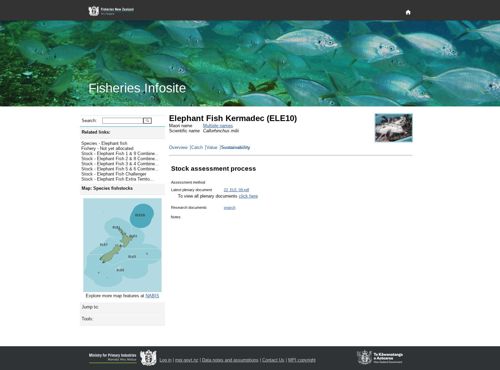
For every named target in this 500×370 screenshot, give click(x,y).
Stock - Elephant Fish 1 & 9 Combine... (120, 153)
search (229, 207)
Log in (165, 360)
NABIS (152, 295)
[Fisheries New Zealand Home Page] (114, 11)
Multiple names (218, 125)
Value (211, 147)
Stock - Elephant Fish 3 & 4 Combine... (120, 163)
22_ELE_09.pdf (236, 190)
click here (248, 196)
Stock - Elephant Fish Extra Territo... (117, 179)
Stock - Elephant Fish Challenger (113, 173)
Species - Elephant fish (104, 143)
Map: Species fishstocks (107, 188)
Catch (197, 147)
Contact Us (273, 360)
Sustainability (235, 147)
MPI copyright (302, 360)
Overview (178, 147)
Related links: (96, 132)
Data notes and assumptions (230, 360)
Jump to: (90, 306)
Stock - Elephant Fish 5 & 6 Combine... (120, 168)
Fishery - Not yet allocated (107, 148)
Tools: (88, 318)
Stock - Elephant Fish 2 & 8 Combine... (120, 158)
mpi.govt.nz (186, 360)
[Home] (408, 12)
